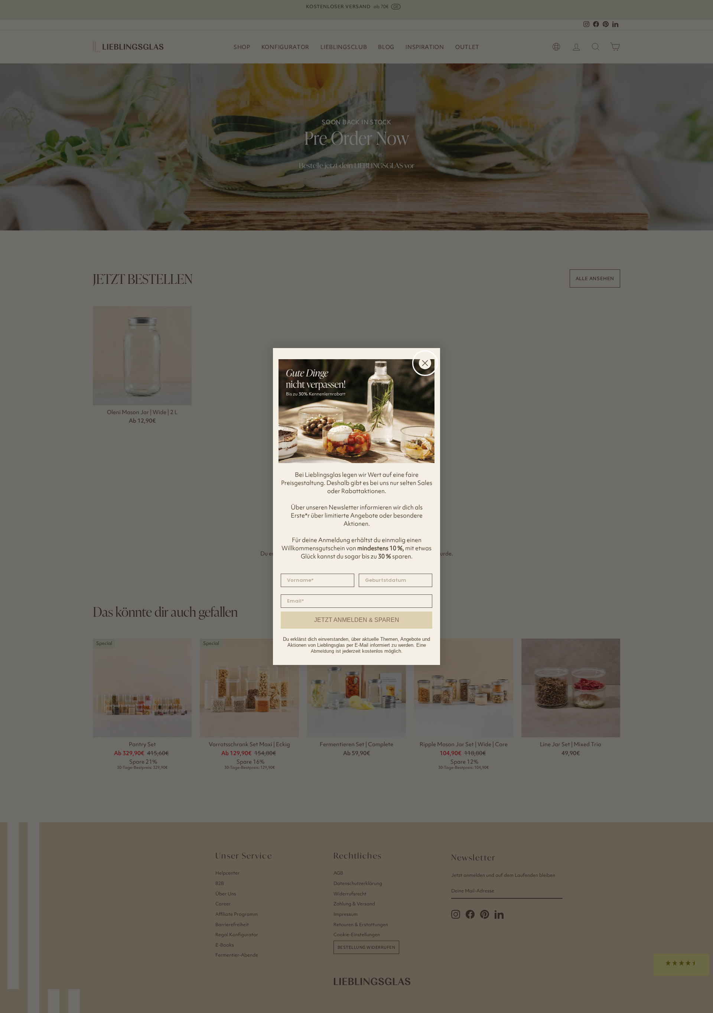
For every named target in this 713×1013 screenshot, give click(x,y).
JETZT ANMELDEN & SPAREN (356, 620)
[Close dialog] (425, 363)
